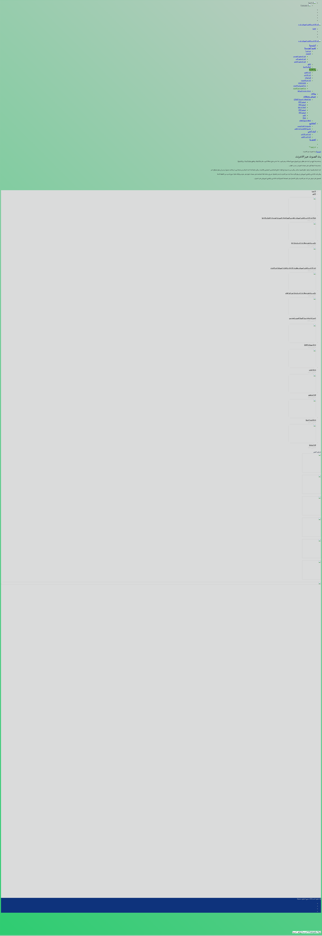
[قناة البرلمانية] (302, 442)
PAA (304, 118)
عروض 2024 (302, 102)
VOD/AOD (302, 83)
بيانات (313, 94)
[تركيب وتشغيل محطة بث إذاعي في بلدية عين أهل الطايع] (302, 291)
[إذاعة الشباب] (302, 367)
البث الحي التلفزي (306, 137)
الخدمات (312, 70)
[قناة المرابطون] (302, 392)
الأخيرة (314, 191)
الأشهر (314, 194)
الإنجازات (308, 54)
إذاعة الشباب (312, 370)
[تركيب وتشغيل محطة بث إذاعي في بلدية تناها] (302, 240)
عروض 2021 (302, 113)
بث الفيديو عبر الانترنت (299, 86)
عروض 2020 (302, 110)
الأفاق (309, 64)
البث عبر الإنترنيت (306, 80)
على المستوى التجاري (300, 62)
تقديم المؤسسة (310, 48)
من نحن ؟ (308, 51)
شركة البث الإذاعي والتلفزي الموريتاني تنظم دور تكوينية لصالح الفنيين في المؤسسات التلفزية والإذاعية (289, 218)
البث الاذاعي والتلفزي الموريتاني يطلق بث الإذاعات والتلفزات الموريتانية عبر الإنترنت (293, 268)
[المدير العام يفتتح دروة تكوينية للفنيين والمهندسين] (302, 316)
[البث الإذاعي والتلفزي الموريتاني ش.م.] (309, 25)
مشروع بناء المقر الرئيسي (304, 126)
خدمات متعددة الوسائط (304, 91)
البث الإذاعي (307, 75)
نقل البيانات (308, 78)
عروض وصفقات (309, 97)
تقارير (304, 115)
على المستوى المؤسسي (299, 56)
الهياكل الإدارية (307, 67)
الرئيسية (312, 45)
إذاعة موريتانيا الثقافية (310, 345)
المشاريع (312, 123)
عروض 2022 (302, 105)
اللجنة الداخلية (302, 107)
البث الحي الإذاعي (306, 134)
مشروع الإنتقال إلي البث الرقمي (302, 129)
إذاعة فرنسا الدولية (311, 420)
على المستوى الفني (301, 59)
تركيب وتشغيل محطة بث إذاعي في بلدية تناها (303, 243)
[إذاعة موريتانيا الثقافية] (302, 342)
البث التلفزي (307, 73)
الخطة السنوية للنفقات (305, 121)
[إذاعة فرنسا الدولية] (302, 417)
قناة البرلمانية (312, 445)
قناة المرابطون (312, 395)
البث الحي (312, 131)
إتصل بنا (313, 140)
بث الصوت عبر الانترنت (299, 88)
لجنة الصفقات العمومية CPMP (302, 99)
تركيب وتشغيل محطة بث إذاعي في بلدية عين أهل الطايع (300, 293)
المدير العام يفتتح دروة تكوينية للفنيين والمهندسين (302, 318)
